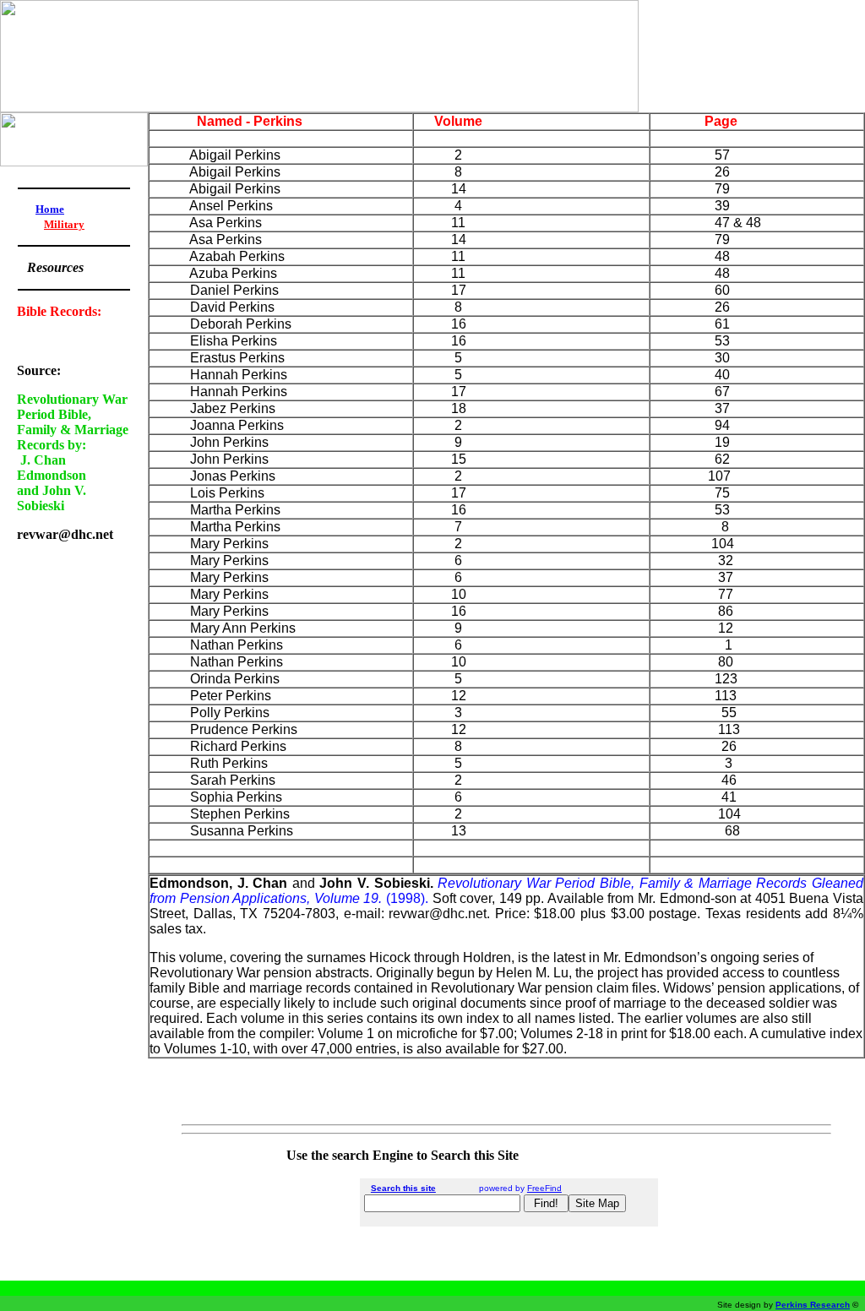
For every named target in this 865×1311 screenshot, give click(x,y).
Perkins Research (812, 1304)
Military (64, 224)
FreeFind (544, 1188)
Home (49, 209)
